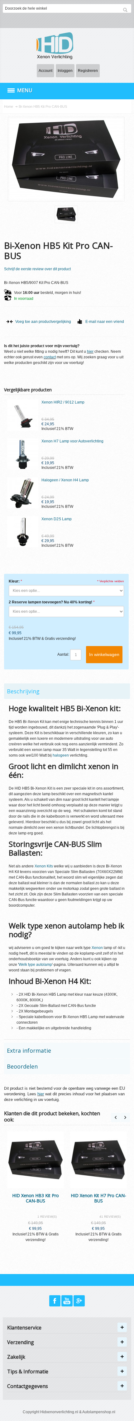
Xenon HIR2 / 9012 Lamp (62, 402)
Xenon (97, 948)
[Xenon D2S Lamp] (22, 531)
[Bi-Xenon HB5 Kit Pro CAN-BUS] (66, 214)
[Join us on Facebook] (55, 1301)
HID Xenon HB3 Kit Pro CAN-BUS (35, 1198)
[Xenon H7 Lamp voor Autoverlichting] (22, 454)
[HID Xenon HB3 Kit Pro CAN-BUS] (35, 1159)
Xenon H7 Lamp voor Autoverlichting (72, 441)
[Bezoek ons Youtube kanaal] (67, 1301)
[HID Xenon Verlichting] (57, 45)
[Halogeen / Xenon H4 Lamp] (22, 492)
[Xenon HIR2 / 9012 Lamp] (22, 415)
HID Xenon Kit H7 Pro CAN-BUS (98, 1198)
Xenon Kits (44, 866)
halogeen (61, 755)
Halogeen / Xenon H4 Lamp (65, 480)
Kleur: (14, 581)
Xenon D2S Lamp (56, 519)
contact (50, 357)
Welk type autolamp (35, 964)
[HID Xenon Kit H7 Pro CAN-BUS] (98, 1159)
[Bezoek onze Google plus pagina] (79, 1301)
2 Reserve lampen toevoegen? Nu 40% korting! (50, 602)
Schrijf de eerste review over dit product (37, 269)
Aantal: (63, 654)
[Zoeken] (125, 10)
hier (90, 351)
